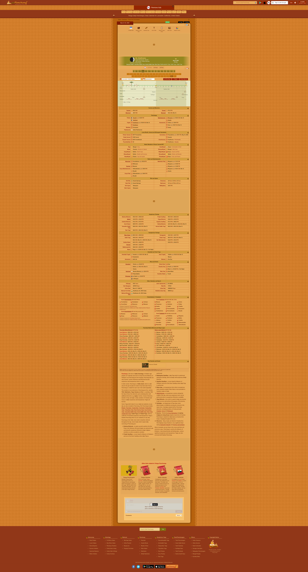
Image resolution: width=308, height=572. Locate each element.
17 (179, 74)
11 (160, 74)
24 (152, 76)
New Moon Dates (111, 543)
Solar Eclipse (92, 540)
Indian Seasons (197, 540)
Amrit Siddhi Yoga (141, 411)
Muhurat (142, 12)
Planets (169, 12)
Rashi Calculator (197, 545)
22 (146, 76)
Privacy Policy (214, 552)
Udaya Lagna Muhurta (160, 330)
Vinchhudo (142, 408)
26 (158, 76)
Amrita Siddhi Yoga (149, 64)
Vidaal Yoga (179, 64)
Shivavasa (127, 276)
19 (136, 76)
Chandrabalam (128, 299)
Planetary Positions (111, 545)
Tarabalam (162, 299)
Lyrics (174, 12)
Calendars (136, 12)
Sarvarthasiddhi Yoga (163, 540)
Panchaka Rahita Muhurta (126, 330)
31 (175, 76)
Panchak (143, 540)
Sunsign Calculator (197, 548)
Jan (136, 71)
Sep (162, 71)
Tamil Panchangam (180, 540)
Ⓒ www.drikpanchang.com (215, 551)
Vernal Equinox (93, 545)
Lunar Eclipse (92, 543)
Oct (165, 71)
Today (175, 79)
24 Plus (161, 67)
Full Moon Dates (111, 540)
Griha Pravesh (127, 543)
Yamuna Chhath (130, 64)
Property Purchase (128, 548)
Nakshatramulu (161, 117)
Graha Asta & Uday (111, 548)
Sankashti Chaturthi (165, 424)
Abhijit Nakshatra (145, 553)
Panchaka (128, 408)
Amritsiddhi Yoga (162, 543)
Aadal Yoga (173, 64)
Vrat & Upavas (150, 12)
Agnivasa (128, 271)
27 (162, 76)
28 (165, 76)
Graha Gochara (111, 553)
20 (139, 76)
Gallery (179, 12)
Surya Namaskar (172, 413)
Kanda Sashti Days (180, 553)
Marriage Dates (128, 540)
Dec (172, 71)
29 (168, 76)
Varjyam (128, 244)
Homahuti (128, 264)
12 (163, 74)
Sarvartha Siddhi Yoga (139, 64)
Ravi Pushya (161, 551)
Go (163, 529)
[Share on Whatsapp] (167, 22)
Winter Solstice (93, 553)
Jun (153, 71)
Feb (140, 71)
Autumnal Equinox (94, 551)
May (149, 71)
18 (133, 76)
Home (123, 12)
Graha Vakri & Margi (112, 551)
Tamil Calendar (179, 545)
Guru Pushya (161, 553)
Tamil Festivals (179, 551)
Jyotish (164, 12)
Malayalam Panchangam (199, 551)
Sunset (163, 110)
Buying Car (126, 545)
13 (167, 74)
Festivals (158, 12)
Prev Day (167, 79)
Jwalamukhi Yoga (126, 413)
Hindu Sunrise (196, 543)
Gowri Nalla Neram (180, 543)
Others (184, 12)
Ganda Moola (144, 543)
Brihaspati (170, 411)
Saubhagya (135, 122)
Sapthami (135, 120)
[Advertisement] (154, 44)
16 (176, 74)
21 (142, 76)
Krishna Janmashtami (178, 424)
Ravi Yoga (157, 64)
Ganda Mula (135, 408)
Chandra (159, 411)
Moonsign (127, 161)
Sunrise (128, 110)
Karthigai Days (179, 548)
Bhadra (123, 408)
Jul (155, 71)
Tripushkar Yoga (129, 409)
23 (149, 76)
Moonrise (128, 113)
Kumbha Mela (196, 556)
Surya (163, 411)
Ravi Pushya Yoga (139, 409)
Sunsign (128, 166)
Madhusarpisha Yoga (165, 64)
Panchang (129, 12)
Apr (146, 71)
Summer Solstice (93, 548)
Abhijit (128, 219)
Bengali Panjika (196, 553)
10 (157, 74)
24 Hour (156, 67)
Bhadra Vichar (144, 545)
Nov (168, 71)
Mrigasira (170, 117)
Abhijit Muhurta (160, 393)
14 (170, 74)
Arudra (169, 120)
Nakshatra (143, 551)
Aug (159, 71)
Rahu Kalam (127, 235)
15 (173, 74)
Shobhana (135, 125)
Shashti (135, 117)
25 (155, 76)
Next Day (184, 79)
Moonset (163, 113)
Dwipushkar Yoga (162, 545)
